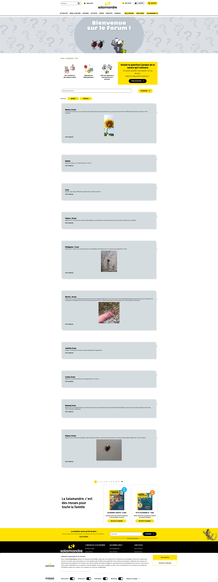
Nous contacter (138, 548)
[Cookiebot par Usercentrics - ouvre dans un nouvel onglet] (49, 578)
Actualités (64, 13)
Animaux (73, 98)
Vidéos (101, 13)
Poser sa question (136, 81)
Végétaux (85, 98)
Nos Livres (140, 13)
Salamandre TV (152, 13)
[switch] (88, 578)
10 (116, 482)
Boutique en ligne (89, 548)
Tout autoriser (165, 557)
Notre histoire (113, 551)
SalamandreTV (89, 551)
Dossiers (86, 13)
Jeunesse (117, 13)
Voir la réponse (69, 137)
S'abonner (139, 3)
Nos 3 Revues (129, 13)
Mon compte (127, 3)
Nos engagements (114, 548)
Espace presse (138, 551)
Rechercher (144, 91)
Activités (94, 13)
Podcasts (109, 13)
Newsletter (88, 3)
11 (118, 482)
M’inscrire (148, 534)
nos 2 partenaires (71, 559)
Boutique (152, 3)
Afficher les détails (131, 578)
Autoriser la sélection (165, 563)
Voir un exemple (83, 536)
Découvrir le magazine (117, 521)
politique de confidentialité (132, 538)
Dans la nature (75, 13)
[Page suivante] (122, 481)
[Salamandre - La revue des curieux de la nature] (107, 5)
